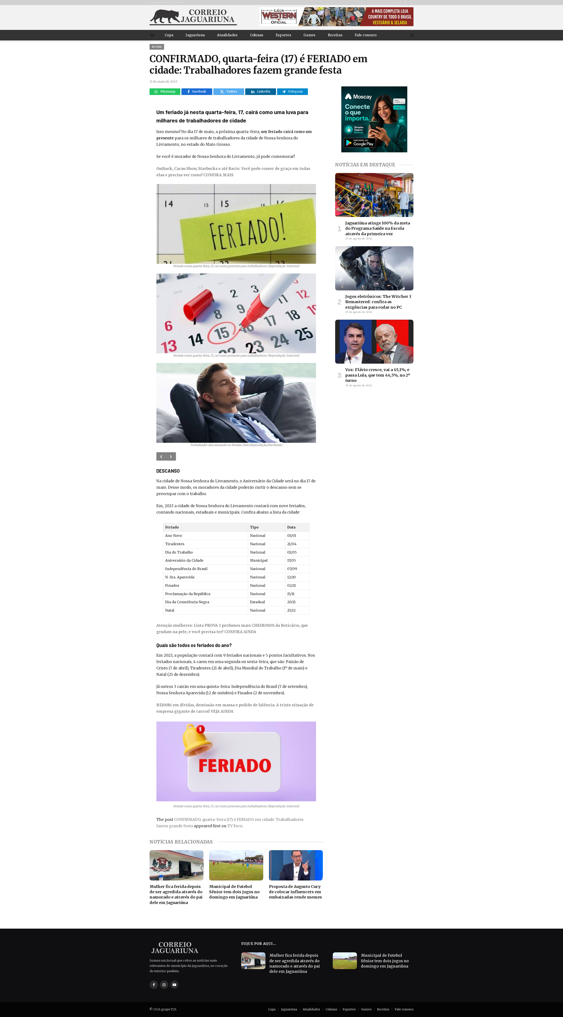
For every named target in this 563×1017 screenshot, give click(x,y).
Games (309, 35)
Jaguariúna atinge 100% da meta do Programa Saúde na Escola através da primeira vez (377, 228)
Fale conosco (366, 35)
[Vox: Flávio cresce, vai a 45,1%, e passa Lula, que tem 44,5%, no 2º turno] (374, 342)
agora (157, 46)
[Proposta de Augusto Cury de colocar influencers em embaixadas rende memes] (296, 865)
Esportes (283, 35)
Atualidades (227, 35)
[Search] (411, 35)
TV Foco (234, 826)
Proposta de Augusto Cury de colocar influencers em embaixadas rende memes (295, 892)
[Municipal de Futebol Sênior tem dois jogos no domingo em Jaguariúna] (236, 865)
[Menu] (152, 35)
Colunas (256, 35)
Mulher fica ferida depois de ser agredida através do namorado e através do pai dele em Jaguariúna (176, 894)
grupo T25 (168, 1009)
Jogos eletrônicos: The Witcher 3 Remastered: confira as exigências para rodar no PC (378, 302)
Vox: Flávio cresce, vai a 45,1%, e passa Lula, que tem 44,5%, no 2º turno (377, 375)
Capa (169, 35)
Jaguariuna (195, 35)
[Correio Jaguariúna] (194, 17)
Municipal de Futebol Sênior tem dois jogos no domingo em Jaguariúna (234, 892)
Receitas (335, 35)
